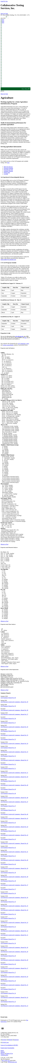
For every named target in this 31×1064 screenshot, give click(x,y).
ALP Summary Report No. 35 (8, 901)
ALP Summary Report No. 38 (8, 881)
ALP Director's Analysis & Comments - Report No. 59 (14, 702)
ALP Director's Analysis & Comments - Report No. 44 (14, 826)
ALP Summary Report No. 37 (8, 889)
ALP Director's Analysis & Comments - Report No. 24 (14, 997)
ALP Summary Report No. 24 (8, 993)
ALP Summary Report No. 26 (8, 980)
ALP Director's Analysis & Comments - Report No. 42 (14, 843)
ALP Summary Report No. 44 (8, 831)
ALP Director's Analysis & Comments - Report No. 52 (14, 760)
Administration (4, 1055)
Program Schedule (8, 168)
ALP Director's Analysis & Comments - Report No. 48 (14, 797)
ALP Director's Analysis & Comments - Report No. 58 (14, 710)
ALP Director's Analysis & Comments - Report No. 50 (14, 776)
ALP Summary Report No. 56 (8, 731)
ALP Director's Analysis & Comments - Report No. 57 (14, 714)
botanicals (23, 343)
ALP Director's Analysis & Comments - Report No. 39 (14, 868)
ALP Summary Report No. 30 (8, 943)
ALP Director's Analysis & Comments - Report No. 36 (14, 897)
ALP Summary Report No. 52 (8, 764)
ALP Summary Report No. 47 (8, 806)
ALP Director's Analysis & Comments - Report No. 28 (14, 960)
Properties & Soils (8, 169)
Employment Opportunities (7, 1048)
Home (2, 1050)
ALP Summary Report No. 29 (8, 955)
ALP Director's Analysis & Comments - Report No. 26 (14, 976)
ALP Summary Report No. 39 (8, 872)
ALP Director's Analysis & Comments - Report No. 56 (14, 727)
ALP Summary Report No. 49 (8, 789)
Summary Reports (8, 171)
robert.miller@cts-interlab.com (8, 259)
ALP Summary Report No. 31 (8, 939)
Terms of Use (9, 1053)
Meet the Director (8, 166)
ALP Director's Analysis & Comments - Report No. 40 (14, 860)
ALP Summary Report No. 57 (8, 722)
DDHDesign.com (12, 1062)
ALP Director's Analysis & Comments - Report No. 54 (14, 743)
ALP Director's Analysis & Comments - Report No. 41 (14, 851)
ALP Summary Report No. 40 (8, 864)
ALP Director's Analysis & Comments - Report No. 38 (14, 876)
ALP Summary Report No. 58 (8, 718)
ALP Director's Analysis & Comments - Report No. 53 (14, 752)
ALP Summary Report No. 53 (8, 756)
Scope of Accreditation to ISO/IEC (9, 1045)
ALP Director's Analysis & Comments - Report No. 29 (14, 951)
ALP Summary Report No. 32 (8, 926)
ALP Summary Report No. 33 (8, 918)
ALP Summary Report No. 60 (8, 697)
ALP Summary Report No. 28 (8, 964)
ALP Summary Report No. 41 (8, 856)
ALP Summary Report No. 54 (8, 747)
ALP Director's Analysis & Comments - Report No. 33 (14, 922)
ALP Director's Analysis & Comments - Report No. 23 (14, 1005)
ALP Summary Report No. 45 (8, 822)
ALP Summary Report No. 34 (8, 914)
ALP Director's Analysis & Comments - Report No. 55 (14, 735)
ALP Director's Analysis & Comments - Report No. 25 (14, 985)
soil (19, 343)
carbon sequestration (8, 345)
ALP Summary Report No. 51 (8, 768)
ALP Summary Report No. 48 (8, 793)
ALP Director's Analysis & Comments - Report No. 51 (14, 772)
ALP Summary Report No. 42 (8, 847)
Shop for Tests (4, 13)
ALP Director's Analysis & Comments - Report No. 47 (14, 801)
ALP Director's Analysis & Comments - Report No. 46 (14, 814)
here (8, 162)
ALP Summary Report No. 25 (8, 989)
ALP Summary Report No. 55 (8, 739)
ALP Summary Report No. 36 (8, 893)
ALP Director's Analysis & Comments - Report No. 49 (14, 785)
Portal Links (7, 172)
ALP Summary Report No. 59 (8, 706)
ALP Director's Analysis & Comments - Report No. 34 (14, 910)
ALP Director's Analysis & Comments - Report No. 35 (14, 906)
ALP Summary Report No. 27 (8, 972)
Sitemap (3, 1052)
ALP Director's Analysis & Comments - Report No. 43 (14, 835)
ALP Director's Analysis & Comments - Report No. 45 (14, 818)
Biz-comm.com (6, 1060)
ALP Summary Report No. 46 (8, 810)
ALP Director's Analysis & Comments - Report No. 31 (14, 935)
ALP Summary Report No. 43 (8, 839)
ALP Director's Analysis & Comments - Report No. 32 (14, 931)
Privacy (2, 1053)
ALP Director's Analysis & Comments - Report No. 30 (14, 947)
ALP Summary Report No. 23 (8, 1001)
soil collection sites (19, 336)
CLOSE (6, 174)
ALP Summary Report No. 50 (8, 781)
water (27, 343)
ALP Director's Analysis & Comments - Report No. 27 (14, 968)
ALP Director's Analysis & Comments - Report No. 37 (14, 885)
